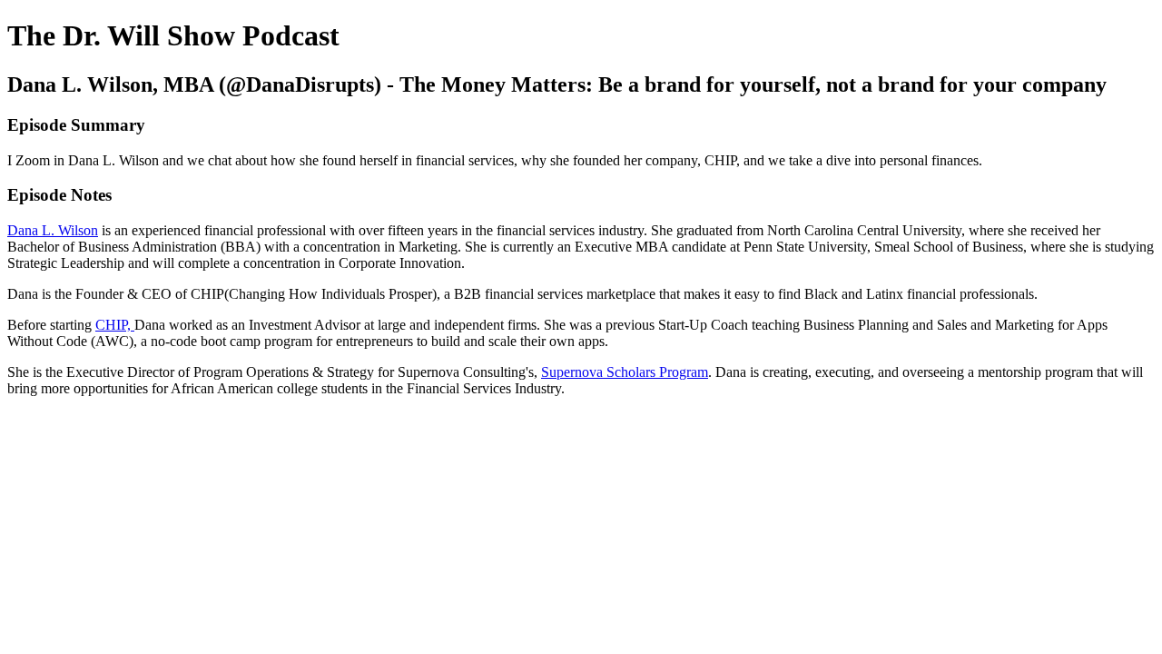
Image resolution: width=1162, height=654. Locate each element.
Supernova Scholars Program (624, 372)
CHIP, (114, 324)
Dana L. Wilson (52, 230)
